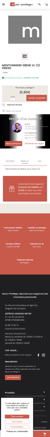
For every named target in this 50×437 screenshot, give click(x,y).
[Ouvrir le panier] (46, 4)
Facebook (38, 355)
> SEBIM (5, 72)
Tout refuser (17, 422)
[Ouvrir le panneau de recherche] (39, 4)
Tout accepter (17, 416)
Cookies (44, 421)
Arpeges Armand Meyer (15, 328)
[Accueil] (21, 4)
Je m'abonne (13, 377)
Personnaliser (17, 427)
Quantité (13, 96)
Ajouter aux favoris (11, 110)
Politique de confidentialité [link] (17, 431)
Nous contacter (13, 143)
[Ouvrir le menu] (3, 4)
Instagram (43, 355)
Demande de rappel (34, 143)
